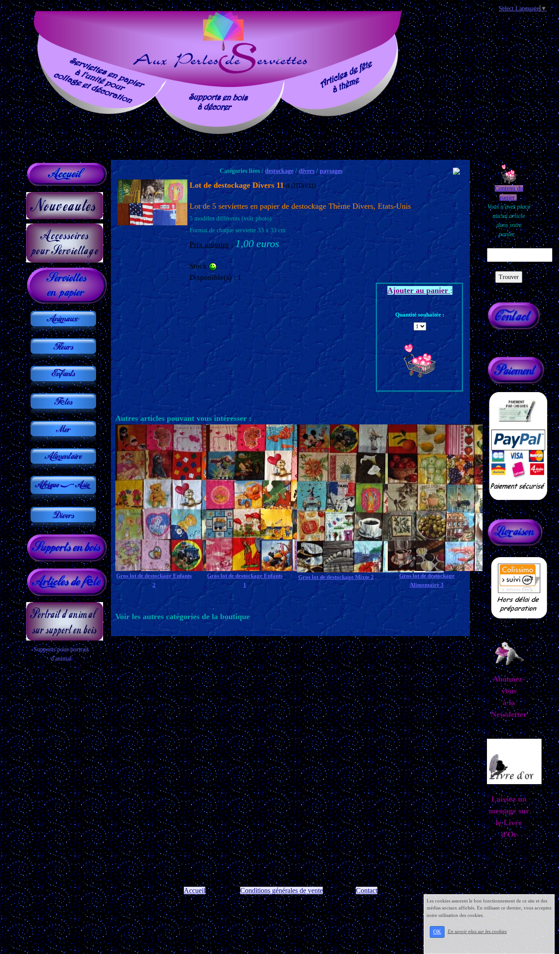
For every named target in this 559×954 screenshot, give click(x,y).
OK (437, 932)
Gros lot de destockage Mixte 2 (336, 577)
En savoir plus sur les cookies (477, 931)
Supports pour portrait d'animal (61, 654)
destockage (279, 171)
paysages (331, 171)
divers (306, 171)
